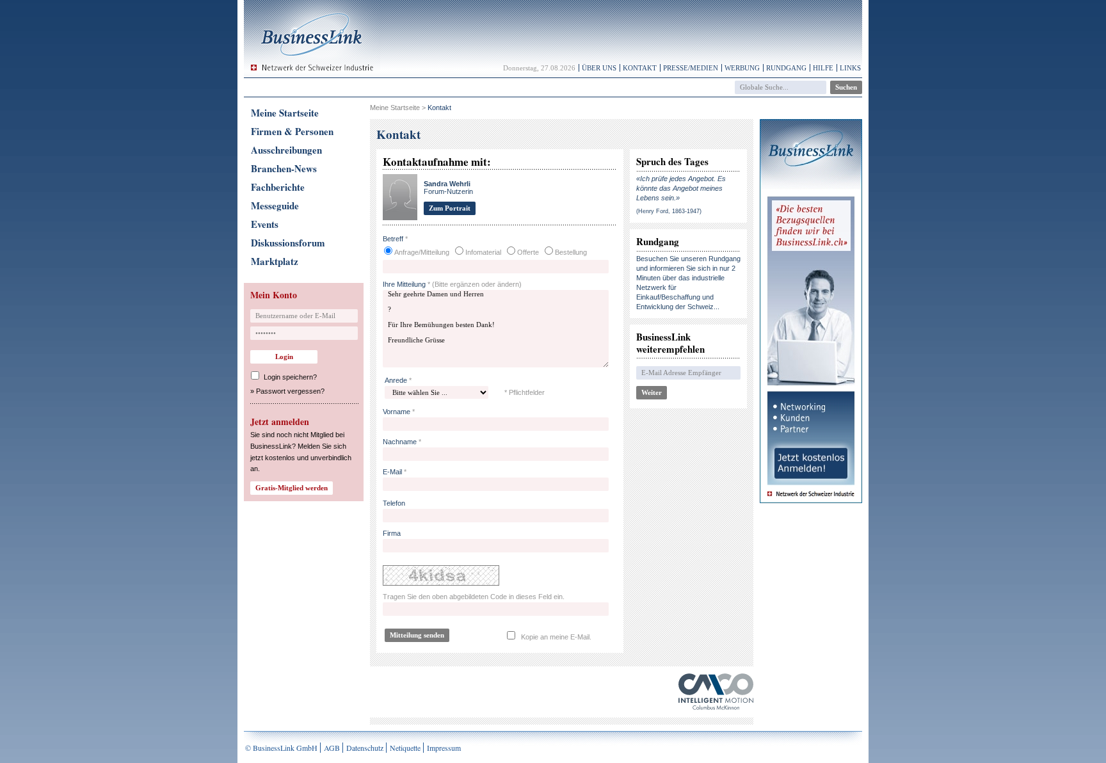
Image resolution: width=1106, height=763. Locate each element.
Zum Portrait (449, 208)
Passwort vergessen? (290, 391)
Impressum (444, 748)
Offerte (528, 252)
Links (850, 68)
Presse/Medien (690, 68)
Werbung (742, 68)
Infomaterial (483, 252)
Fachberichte (278, 187)
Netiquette (405, 748)
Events (264, 224)
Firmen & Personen (292, 131)
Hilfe (823, 68)
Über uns (599, 68)
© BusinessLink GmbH (281, 748)
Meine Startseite (285, 113)
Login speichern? (290, 377)
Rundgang (786, 68)
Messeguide (275, 205)
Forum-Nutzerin (448, 187)
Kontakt (640, 68)
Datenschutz (364, 748)
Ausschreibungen (286, 150)
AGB (332, 748)
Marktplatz (274, 261)
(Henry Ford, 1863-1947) (668, 211)
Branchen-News (284, 168)
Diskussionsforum (288, 243)
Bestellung (571, 252)
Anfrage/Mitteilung (421, 252)
